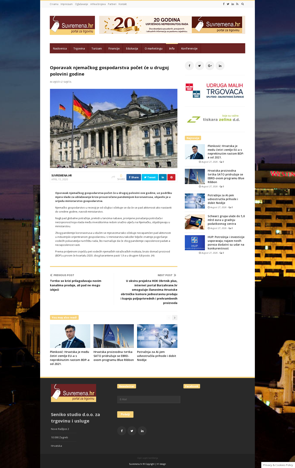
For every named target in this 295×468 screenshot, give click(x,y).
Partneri (112, 4)
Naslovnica (60, 48)
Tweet (151, 177)
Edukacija (132, 48)
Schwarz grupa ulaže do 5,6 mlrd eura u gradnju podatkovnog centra (226, 220)
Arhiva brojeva (98, 4)
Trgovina (79, 48)
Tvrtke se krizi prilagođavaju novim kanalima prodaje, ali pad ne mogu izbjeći (75, 285)
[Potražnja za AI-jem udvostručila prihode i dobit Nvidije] (195, 201)
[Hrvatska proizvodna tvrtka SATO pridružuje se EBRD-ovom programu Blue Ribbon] (195, 176)
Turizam (96, 48)
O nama (54, 4)
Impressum (67, 4)
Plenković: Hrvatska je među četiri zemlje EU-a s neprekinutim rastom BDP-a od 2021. (70, 358)
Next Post (165, 275)
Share (135, 177)
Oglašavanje (81, 4)
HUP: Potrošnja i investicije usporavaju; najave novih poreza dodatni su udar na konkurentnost (226, 242)
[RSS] (237, 4)
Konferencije (189, 48)
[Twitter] (228, 4)
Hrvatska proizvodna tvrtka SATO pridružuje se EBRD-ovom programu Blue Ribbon (114, 356)
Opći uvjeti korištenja (147, 458)
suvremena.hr (61, 175)
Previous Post (64, 275)
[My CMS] (72, 25)
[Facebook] (224, 4)
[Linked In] (233, 4)
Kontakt (123, 4)
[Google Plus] (209, 65)
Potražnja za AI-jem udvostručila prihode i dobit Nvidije (156, 356)
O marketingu (154, 48)
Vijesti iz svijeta (62, 82)
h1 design (161, 464)
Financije (114, 48)
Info (172, 48)
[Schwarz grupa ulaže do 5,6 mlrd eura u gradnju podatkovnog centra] (195, 221)
